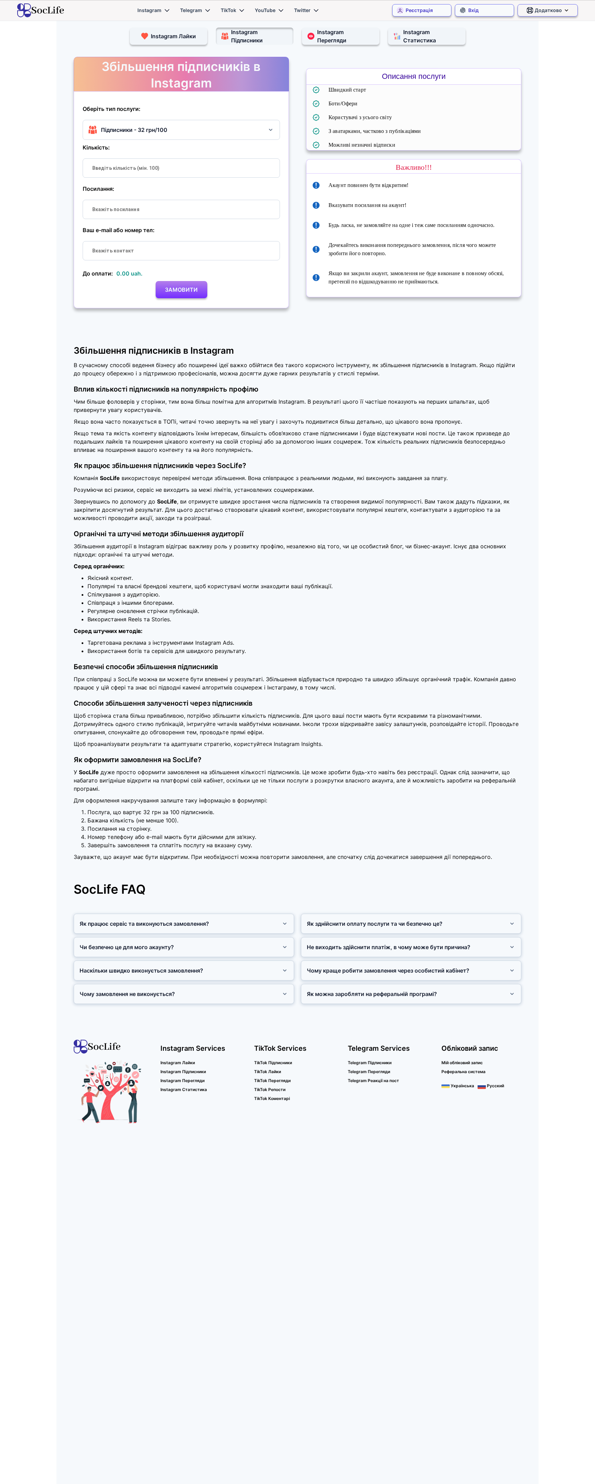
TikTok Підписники (273, 1062)
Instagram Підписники (183, 1071)
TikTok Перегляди (272, 1080)
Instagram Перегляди (182, 1080)
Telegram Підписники (370, 1062)
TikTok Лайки (267, 1071)
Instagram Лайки (177, 1062)
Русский (495, 1085)
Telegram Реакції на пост (373, 1080)
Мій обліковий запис (462, 1062)
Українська (462, 1085)
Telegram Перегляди (369, 1071)
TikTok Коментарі (272, 1098)
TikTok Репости (269, 1089)
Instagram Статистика (183, 1089)
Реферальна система (463, 1071)
